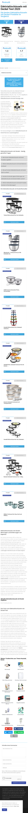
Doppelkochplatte (21, 702)
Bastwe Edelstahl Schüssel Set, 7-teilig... (14, 476)
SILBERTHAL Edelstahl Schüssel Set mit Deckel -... (14, 365)
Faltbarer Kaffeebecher (7, 714)
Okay (4, 809)
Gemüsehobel (21, 714)
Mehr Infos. (16, 806)
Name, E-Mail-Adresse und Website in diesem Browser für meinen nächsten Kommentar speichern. (13, 772)
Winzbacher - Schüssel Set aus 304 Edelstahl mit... (12, 253)
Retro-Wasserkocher (7, 680)
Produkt (8, 193)
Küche (2, 660)
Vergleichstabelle (4, 578)
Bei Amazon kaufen (7, 60)
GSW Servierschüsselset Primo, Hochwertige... (11, 290)
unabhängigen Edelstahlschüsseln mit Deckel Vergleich (13, 550)
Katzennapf (7, 669)
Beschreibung (20, 193)
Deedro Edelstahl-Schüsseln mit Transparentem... (12, 403)
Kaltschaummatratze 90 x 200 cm (7, 703)
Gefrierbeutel (21, 669)
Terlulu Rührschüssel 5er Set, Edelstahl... (14, 215)
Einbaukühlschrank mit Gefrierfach (7, 691)
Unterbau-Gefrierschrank (21, 680)
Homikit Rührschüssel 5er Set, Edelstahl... (14, 439)
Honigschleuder (20, 725)
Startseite (2, 68)
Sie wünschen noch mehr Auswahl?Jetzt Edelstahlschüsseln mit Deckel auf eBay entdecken (14, 82)
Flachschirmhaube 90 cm (7, 725)
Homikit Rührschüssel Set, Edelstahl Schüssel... (13, 328)
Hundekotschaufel (20, 690)
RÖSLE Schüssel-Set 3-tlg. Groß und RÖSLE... (13, 515)
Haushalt (6, 68)
